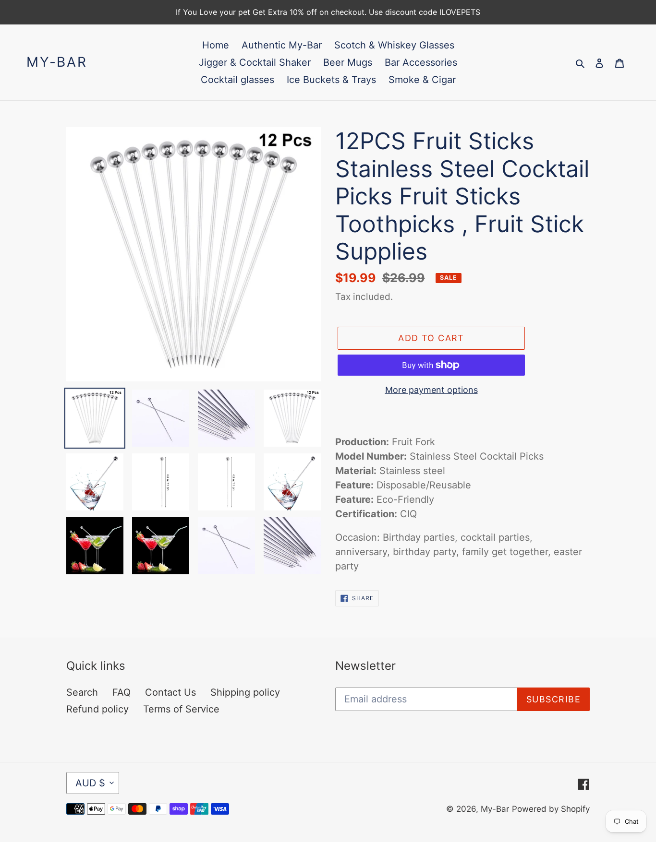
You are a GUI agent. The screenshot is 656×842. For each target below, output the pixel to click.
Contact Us (170, 692)
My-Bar (56, 62)
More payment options (431, 390)
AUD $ (90, 783)
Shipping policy (245, 692)
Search (82, 692)
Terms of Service (181, 709)
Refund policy (97, 709)
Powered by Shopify (551, 809)
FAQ (121, 692)
